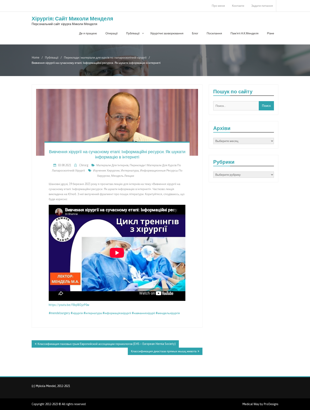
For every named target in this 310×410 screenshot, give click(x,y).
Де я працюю (88, 33)
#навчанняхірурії (144, 313)
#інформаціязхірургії (117, 313)
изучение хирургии (106, 170)
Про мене (218, 5)
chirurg (83, 165)
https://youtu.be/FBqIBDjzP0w (69, 305)
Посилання (214, 33)
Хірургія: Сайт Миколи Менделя (72, 18)
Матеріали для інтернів (112, 165)
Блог (195, 33)
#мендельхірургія (168, 313)
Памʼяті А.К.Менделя (244, 33)
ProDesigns (271, 404)
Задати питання (262, 5)
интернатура (130, 170)
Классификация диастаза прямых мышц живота (164, 351)
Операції (111, 33)
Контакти (238, 5)
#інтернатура (93, 313)
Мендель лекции (122, 175)
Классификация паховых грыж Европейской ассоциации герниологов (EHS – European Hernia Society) (107, 344)
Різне (270, 33)
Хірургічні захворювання (166, 33)
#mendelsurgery (59, 313)
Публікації (133, 33)
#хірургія (77, 313)
